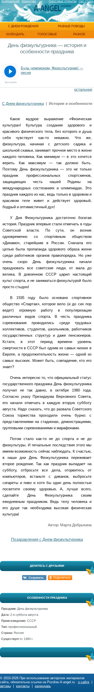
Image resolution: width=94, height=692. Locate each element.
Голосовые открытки (62, 1)
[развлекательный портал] (47, 8)
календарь (15, 34)
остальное (83, 89)
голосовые (47, 34)
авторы (5, 686)
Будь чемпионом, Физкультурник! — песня (52, 70)
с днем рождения (23, 26)
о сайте (83, 682)
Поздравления (10, 1)
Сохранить (36, 577)
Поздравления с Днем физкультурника (47, 539)
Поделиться (61, 577)
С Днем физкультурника (23, 103)
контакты (23, 686)
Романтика (29, 1)
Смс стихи (86, 1)
